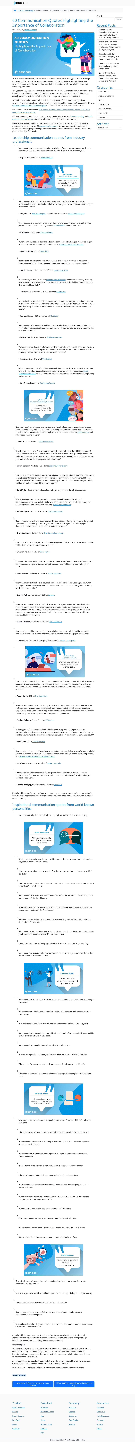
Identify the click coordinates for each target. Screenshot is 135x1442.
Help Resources (103, 1416)
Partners (100, 1420)
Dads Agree (45, 552)
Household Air (47, 157)
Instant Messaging (26, 10)
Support (72, 1412)
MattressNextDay (61, 270)
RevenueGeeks (46, 232)
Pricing (15, 1412)
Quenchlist (44, 251)
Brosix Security (18, 1416)
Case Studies (74, 1420)
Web (42, 1433)
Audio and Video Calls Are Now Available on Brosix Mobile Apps (109, 66)
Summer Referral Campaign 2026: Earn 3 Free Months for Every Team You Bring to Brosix (109, 33)
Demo (14, 1424)
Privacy (100, 1424)
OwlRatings (47, 359)
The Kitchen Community (54, 533)
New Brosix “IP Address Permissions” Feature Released (33, 1384)
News (101, 100)
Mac (42, 1416)
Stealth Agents (38, 741)
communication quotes (48, 126)
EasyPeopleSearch (47, 383)
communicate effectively (56, 279)
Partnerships (104, 104)
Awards (72, 1424)
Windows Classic (47, 1412)
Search (99, 16)
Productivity (103, 113)
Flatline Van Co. (56, 621)
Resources (101, 1412)
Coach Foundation (55, 511)
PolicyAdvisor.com (46, 441)
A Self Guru (61, 292)
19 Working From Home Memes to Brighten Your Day (74, 1384)
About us (72, 1407)
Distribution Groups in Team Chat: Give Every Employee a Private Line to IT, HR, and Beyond (109, 46)
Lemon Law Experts (67, 640)
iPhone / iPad (46, 1424)
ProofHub (58, 784)
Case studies (104, 91)
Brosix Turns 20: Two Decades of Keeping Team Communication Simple (109, 56)
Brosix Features (18, 1407)
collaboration (83, 432)
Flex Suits (54, 316)
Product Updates (105, 109)
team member (59, 225)
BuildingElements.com (58, 466)
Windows (44, 1407)
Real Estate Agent (39, 213)
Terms (99, 1428)
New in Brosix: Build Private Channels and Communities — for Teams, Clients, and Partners (110, 77)
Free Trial (16, 1420)
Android (44, 1428)
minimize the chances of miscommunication (37, 756)
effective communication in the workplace (29, 105)
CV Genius (49, 720)
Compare (16, 1428)
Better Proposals (54, 763)
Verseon (51, 595)
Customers (73, 1416)
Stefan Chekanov (30, 30)
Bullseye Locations (54, 337)
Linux (43, 1420)
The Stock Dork (41, 696)
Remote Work (104, 117)
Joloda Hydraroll (54, 573)
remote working (77, 116)
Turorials (100, 1407)
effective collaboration (62, 504)
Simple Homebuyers (76, 213)
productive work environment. (71, 244)
